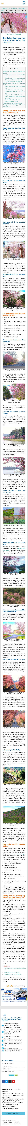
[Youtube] (13, 1081)
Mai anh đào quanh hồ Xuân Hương (14, 90)
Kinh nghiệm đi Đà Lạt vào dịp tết (12, 974)
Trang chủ (4, 8)
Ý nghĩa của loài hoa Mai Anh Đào (13, 81)
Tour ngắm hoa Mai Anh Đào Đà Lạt (12, 103)
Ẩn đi (16, 68)
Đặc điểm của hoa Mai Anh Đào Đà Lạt (15, 78)
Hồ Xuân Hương (7, 416)
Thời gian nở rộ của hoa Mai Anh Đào (14, 80)
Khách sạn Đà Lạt (8, 1124)
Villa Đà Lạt (16, 1122)
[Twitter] (6, 1081)
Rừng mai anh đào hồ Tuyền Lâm (13, 95)
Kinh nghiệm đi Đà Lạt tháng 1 (12, 972)
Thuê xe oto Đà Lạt (8, 1122)
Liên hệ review (17, 1124)
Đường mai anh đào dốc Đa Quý (13, 100)
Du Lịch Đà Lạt (13, 8)
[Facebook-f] (3, 1081)
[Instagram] (10, 1081)
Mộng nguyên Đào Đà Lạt (11, 101)
